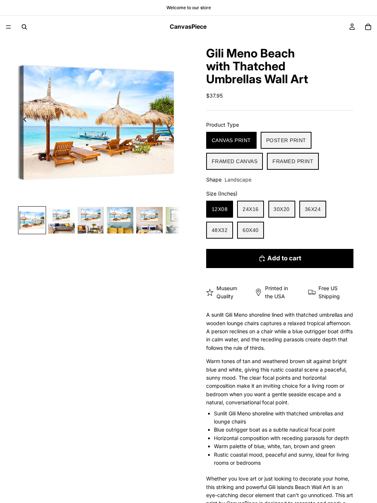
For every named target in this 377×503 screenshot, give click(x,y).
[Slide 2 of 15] (61, 220)
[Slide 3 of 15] (91, 220)
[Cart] (368, 27)
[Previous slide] (23, 120)
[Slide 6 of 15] (179, 220)
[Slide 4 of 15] (120, 220)
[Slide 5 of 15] (149, 220)
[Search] (24, 27)
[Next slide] (171, 120)
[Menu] (8, 26)
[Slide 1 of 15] (32, 220)
